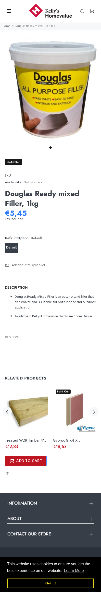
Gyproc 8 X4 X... (66, 441)
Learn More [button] (74, 570)
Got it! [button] (50, 583)
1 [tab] (50, 147)
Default (11, 247)
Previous (7, 411)
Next (94, 411)
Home (6, 26)
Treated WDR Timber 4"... (26, 441)
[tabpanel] (50, 87)
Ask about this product (28, 265)
